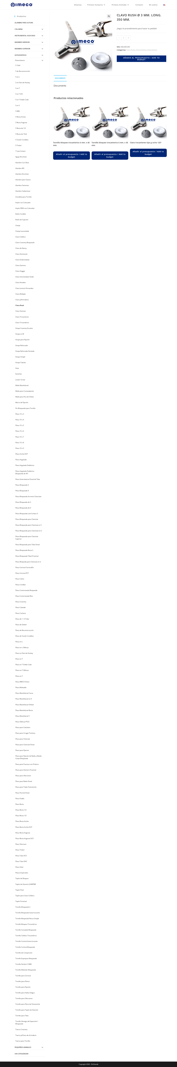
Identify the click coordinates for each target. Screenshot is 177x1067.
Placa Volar (19, 867)
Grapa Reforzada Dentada (24, 351)
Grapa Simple (20, 357)
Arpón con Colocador (23, 202)
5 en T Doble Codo (22, 100)
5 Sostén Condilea (21, 140)
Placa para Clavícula (22, 739)
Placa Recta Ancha (22, 821)
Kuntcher (18, 374)
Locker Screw (20, 380)
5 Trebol (18, 145)
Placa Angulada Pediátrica (24, 465)
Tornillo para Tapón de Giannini (26, 1010)
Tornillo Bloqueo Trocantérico (26, 924)
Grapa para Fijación (22, 340)
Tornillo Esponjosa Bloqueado (26, 958)
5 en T (17, 88)
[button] (109, 16)
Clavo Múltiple (20, 294)
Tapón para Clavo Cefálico (24, 896)
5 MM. (17, 111)
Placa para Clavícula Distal (24, 744)
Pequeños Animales (23, 1047)
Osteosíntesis (141, 50)
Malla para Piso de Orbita (24, 397)
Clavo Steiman (20, 311)
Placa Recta (19, 804)
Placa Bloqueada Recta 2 (24, 550)
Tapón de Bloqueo (22, 878)
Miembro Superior (22, 49)
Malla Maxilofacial (22, 385)
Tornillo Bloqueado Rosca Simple (27, 918)
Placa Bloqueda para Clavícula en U (28, 562)
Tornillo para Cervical (23, 976)
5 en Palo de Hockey (22, 82)
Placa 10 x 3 (19, 414)
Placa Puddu (19, 798)
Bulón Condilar (20, 214)
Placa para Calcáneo (22, 727)
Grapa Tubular (20, 362)
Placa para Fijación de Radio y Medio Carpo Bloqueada (28, 757)
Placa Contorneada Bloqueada (26, 590)
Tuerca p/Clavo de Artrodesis (25, 1035)
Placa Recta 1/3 (20, 815)
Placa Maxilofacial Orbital (24, 705)
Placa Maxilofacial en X (23, 699)
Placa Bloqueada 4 (22, 491)
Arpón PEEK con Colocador (25, 208)
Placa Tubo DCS (21, 856)
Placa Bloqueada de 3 (23, 502)
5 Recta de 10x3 (21, 134)
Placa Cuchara (20, 613)
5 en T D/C (19, 94)
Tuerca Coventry (21, 1029)
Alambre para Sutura (24, 23)
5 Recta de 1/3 (20, 128)
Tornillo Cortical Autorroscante (26, 941)
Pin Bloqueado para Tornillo (25, 408)
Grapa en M (19, 334)
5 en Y (17, 105)
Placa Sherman (20, 844)
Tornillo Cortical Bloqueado (25, 947)
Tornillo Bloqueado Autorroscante (27, 913)
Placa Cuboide (20, 607)
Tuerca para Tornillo (22, 1041)
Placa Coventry (20, 602)
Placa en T (19, 659)
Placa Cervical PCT (22, 573)
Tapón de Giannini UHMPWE (25, 884)
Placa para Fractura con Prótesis (27, 764)
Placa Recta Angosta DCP (24, 838)
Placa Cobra (19, 579)
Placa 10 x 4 (19, 420)
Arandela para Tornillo (23, 197)
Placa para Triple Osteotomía (25, 787)
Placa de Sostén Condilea (24, 636)
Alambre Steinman (22, 185)
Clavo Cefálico (20, 237)
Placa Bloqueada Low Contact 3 (26, 513)
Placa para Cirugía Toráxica (25, 733)
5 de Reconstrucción (22, 71)
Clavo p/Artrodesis (22, 300)
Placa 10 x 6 (19, 431)
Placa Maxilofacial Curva (24, 693)
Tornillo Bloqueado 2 (22, 907)
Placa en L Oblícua (22, 647)
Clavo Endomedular (22, 260)
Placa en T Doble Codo (23, 664)
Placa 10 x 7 (19, 437)
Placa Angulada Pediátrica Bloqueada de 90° (24, 472)
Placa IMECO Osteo (22, 682)
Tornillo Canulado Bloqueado (25, 930)
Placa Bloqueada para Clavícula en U (28, 531)
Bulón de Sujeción (21, 220)
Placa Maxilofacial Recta (24, 710)
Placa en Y (19, 676)
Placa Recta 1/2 (20, 810)
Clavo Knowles (20, 282)
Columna (19, 29)
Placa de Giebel (21, 624)
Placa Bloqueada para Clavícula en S (28, 525)
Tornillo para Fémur (22, 981)
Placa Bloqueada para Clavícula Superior (26, 537)
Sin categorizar (21, 1054)
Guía (17, 368)
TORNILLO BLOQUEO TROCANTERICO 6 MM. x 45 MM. (110, 143)
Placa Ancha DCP (21, 454)
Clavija (17, 225)
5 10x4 (17, 65)
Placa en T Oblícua (22, 670)
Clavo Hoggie (20, 271)
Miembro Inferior (22, 42)
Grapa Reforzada (21, 345)
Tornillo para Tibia (22, 1016)
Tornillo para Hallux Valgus (25, 993)
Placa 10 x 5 (19, 425)
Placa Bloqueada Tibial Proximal (26, 556)
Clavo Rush (130, 50)
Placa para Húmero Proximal (25, 770)
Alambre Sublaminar (22, 191)
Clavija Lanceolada (22, 231)
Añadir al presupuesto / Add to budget (141, 59)
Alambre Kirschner (22, 174)
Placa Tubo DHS (21, 861)
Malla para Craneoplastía (24, 391)
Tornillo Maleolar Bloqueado (25, 970)
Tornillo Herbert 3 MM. (23, 964)
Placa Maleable (20, 687)
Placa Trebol (19, 850)
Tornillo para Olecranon (24, 998)
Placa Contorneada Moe (24, 596)
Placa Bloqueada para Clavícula (26, 519)
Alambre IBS (19, 168)
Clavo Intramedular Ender (24, 277)
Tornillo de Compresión (23, 953)
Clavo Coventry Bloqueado (24, 242)
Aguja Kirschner (21, 157)
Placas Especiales (21, 873)
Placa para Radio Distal (23, 781)
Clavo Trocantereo (22, 317)
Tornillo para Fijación (22, 987)
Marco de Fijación (21, 402)
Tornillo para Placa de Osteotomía (27, 1004)
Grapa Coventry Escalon (24, 328)
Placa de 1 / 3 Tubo (22, 619)
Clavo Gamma (20, 265)
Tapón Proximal (21, 901)
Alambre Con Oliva (22, 162)
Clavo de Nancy (21, 248)
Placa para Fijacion (22, 750)
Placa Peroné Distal (22, 793)
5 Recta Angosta (21, 122)
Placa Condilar (20, 585)
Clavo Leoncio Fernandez (24, 288)
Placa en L (19, 642)
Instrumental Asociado (25, 36)
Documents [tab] (60, 78)
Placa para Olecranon (23, 776)
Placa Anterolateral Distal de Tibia (27, 479)
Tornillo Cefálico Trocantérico (26, 935)
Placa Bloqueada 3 (22, 485)
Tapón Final (19, 890)
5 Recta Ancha (20, 117)
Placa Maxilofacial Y (22, 716)
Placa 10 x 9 (19, 448)
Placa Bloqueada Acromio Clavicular (28, 496)
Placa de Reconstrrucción (24, 630)
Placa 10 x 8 (19, 442)
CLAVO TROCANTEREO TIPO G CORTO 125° (145, 142)
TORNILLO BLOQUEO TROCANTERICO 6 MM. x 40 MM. (71, 143)
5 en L (17, 77)
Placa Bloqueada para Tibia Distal (27, 544)
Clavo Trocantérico (22, 322)
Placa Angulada (21, 460)
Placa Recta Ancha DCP (23, 827)
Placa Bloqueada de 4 (23, 508)
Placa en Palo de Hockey (24, 653)
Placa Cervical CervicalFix (24, 567)
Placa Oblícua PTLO (22, 722)
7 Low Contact (20, 151)
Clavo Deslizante (21, 254)
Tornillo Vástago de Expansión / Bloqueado (26, 1022)
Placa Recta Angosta (22, 833)
